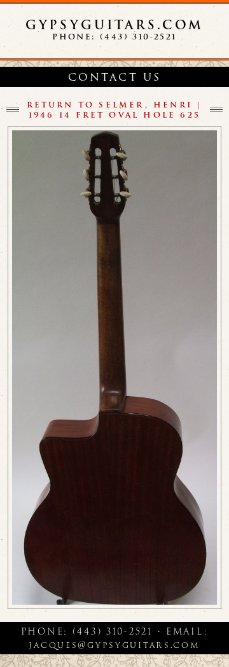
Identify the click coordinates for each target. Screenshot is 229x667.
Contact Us (115, 77)
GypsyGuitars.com (114, 24)
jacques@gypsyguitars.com (114, 645)
